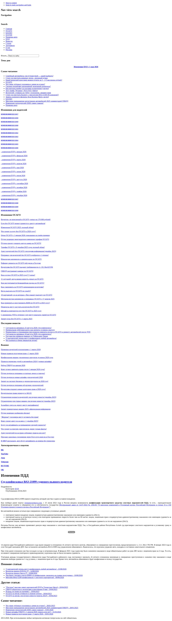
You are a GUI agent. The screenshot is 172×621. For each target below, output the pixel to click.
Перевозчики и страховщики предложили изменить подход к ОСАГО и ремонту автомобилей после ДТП (48, 332)
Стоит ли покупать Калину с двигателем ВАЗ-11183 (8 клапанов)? (32, 95)
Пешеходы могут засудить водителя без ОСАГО (20, 307)
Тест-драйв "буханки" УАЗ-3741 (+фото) (22, 91)
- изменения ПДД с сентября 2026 (14, 183)
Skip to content (11, 3)
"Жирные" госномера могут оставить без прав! (19, 417)
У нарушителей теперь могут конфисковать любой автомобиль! (31, 338)
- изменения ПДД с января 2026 (13, 152)
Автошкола (10, 46)
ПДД (8, 39)
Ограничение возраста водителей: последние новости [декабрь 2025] (28, 397)
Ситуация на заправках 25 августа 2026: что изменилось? (28, 328)
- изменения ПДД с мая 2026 (12, 168)
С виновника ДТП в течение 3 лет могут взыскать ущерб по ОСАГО (28, 315)
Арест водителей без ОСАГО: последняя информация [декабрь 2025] (28, 251)
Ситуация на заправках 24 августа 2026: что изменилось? (28, 334)
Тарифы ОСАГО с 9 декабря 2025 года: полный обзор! (23, 247)
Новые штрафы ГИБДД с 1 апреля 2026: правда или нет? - (33, 612)
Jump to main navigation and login (18, 5)
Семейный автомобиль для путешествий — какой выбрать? (29, 76)
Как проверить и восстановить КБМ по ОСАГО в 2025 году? (25, 303)
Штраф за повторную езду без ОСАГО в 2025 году (21, 311)
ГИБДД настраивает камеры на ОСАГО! (17, 271)
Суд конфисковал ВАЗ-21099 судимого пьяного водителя (36, 481)
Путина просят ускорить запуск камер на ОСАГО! (21, 243)
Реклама (9, 50)
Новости (9, 41)
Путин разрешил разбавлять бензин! (15, 413)
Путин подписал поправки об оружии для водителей (22, 385)
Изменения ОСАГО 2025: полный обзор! (17, 227)
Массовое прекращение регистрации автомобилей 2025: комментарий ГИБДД (37, 101)
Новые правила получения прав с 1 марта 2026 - (29, 614)
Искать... (4, 56)
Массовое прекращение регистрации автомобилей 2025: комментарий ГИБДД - (42, 608)
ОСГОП (9, 35)
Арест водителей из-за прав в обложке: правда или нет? (23, 433)
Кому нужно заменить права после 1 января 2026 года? (23, 369)
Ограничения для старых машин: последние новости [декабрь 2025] (28, 401)
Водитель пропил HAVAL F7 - (22, 571)
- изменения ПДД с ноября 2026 (13, 191)
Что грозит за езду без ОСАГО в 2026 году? (18, 231)
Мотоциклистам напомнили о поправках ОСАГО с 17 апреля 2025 (27, 299)
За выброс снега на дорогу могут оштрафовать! (20, 405)
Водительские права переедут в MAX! (16, 393)
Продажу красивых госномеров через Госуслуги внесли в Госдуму (27, 437)
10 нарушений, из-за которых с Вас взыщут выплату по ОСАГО (26, 295)
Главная (9, 29)
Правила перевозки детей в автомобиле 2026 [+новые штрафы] (26, 361)
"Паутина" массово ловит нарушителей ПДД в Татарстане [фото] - (37, 587)
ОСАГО (9, 31)
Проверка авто (11, 37)
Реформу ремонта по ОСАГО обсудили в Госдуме (21, 263)
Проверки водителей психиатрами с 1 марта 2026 (21, 350)
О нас (8, 48)
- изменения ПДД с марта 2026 (13, 160)
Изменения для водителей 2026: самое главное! (24, 103)
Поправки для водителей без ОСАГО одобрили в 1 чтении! (25, 255)
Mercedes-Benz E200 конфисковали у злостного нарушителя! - (35, 577)
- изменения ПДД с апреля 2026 (13, 164)
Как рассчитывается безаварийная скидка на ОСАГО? (22, 283)
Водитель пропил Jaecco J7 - (21, 573)
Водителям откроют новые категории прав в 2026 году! (23, 389)
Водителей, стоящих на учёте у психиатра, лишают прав (28, 93)
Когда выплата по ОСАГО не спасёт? (16, 291)
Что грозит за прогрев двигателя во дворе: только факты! (24, 429)
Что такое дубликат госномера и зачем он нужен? (25, 84)
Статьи (8, 43)
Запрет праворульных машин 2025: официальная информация (25, 409)
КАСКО (9, 33)
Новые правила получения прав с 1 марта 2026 (19, 353)
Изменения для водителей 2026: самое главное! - (29, 610)
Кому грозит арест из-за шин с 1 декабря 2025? (19, 421)
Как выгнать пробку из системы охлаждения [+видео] (27, 88)
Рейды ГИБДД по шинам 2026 (13, 365)
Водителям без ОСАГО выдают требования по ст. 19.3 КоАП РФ (27, 267)
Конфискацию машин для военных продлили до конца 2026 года (27, 357)
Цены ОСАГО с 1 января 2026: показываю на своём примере (25, 235)
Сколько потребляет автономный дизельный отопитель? (28, 86)
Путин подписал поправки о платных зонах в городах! (23, 373)
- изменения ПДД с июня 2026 (13, 172)
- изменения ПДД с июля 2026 (13, 176)
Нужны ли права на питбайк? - (22, 591)
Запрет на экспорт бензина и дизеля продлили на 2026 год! (24, 381)
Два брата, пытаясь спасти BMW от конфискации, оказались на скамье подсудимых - (44, 575)
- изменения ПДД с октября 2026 (14, 187)
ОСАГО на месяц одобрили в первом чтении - (29, 594)
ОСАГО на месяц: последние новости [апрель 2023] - (31, 596)
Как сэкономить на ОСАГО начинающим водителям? (22, 287)
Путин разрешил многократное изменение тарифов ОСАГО (25, 239)
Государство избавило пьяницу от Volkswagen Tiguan (27, 336)
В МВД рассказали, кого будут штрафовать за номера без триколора (28, 441)
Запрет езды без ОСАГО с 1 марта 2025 (16, 319)
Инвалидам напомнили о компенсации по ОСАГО (21, 259)
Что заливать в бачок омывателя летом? (21, 340)
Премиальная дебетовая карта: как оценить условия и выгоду (30, 330)
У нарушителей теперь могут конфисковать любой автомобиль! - (36, 569)
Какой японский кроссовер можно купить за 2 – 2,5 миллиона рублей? (34, 80)
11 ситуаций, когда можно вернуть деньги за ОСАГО (22, 279)
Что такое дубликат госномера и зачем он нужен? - (30, 606)
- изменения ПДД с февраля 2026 (14, 156)
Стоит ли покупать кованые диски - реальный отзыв (27, 78)
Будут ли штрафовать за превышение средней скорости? (23, 425)
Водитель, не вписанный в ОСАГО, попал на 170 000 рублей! (26, 219)
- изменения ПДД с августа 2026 (14, 180)
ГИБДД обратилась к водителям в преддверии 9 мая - (31, 589)
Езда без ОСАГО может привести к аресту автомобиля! (23, 223)
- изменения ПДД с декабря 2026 (14, 195)
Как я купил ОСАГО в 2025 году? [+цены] (18, 275)
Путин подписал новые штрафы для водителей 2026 (22, 377)
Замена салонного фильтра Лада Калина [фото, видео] (27, 97)
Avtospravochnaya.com (33, 503)
